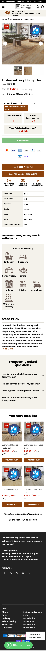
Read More (7, 348)
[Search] (36, 7)
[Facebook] (5, 573)
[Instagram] (17, 573)
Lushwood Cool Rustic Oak (33, 446)
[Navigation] (3, 7)
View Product (11, 460)
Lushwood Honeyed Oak (10, 491)
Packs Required (13, 115)
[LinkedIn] (29, 573)
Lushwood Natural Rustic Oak (10, 446)
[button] (5, 43)
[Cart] (42, 7)
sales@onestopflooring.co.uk (17, 2)
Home (4, 19)
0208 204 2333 (37, 2)
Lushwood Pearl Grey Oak (33, 491)
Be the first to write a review (23, 519)
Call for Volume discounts (23, 174)
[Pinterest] (23, 573)
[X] (11, 573)
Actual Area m (13, 103)
